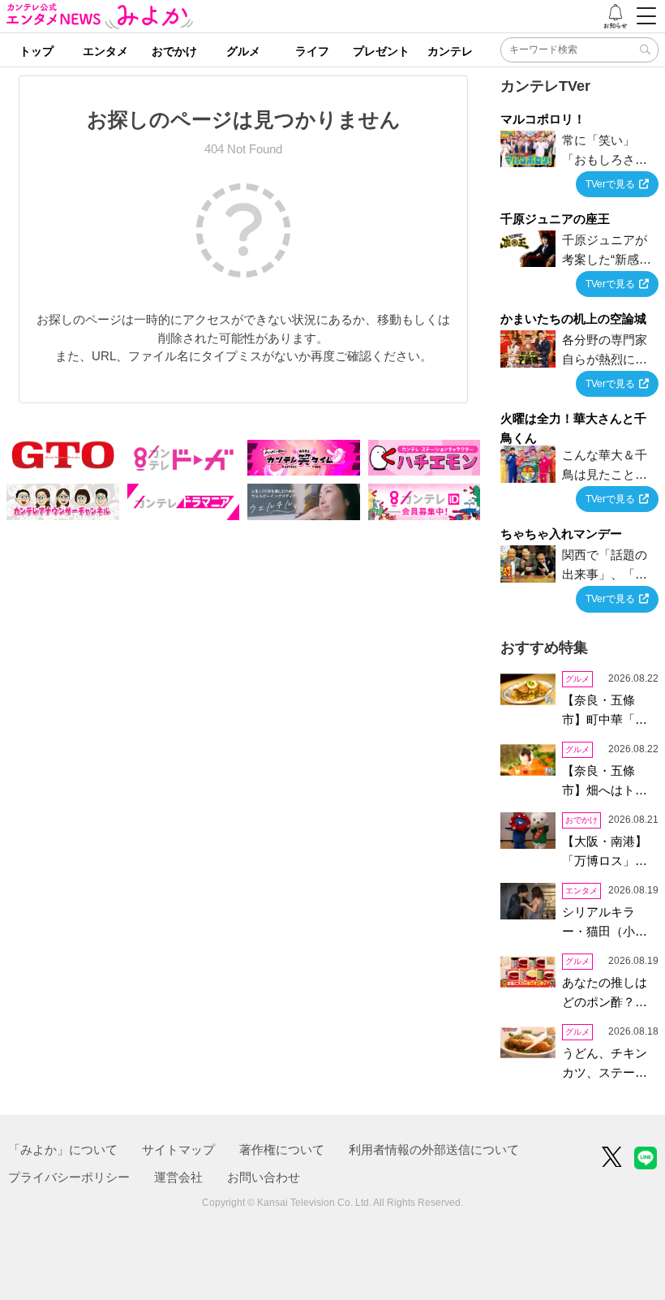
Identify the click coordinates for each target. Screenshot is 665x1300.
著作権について (281, 1149)
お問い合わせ (263, 1177)
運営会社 (178, 1177)
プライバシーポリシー (69, 1177)
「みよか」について (63, 1149)
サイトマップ (178, 1149)
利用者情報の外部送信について (434, 1149)
